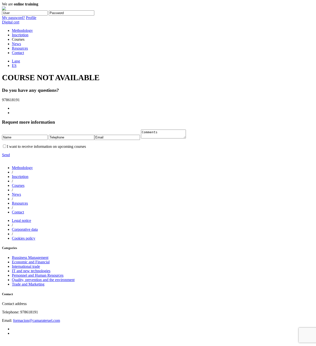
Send (6, 155)
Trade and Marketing (28, 284)
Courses (18, 185)
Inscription (20, 35)
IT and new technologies (31, 271)
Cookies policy (23, 238)
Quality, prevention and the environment (43, 280)
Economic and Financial (31, 262)
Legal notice (21, 220)
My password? (13, 18)
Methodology (22, 30)
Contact (18, 53)
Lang (16, 61)
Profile (31, 18)
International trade (26, 266)
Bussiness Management (30, 257)
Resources (20, 48)
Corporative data (25, 229)
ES (14, 65)
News (16, 44)
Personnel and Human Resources (37, 275)
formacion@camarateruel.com (36, 320)
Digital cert (10, 22)
